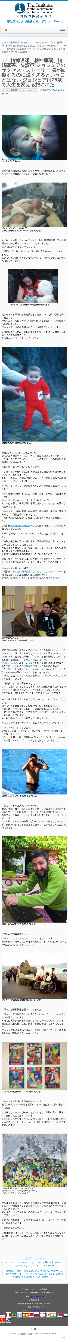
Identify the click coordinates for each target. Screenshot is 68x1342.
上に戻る (61, 1337)
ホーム (5, 42)
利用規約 (43, 1289)
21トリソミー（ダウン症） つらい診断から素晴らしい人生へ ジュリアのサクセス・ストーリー (34, 1264)
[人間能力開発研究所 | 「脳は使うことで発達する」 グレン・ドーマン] (34, 10)
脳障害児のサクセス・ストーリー (27, 42)
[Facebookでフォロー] (3, 30)
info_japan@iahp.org (37, 1310)
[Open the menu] (62, 29)
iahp (6, 93)
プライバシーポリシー (29, 1289)
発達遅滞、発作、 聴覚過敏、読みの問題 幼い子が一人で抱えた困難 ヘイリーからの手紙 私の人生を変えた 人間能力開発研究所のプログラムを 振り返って (34, 1273)
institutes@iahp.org (37, 1296)
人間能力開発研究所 (25, 1333)
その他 (49, 42)
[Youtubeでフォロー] (6, 30)
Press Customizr (50, 1333)
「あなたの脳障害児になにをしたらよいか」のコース (37, 571)
